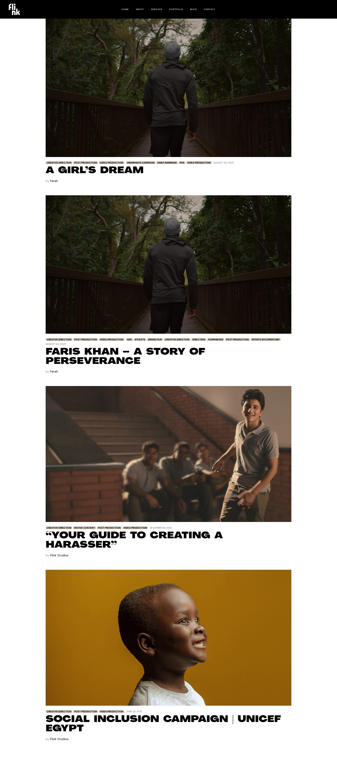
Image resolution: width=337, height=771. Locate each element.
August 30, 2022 (223, 163)
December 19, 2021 (161, 528)
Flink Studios (59, 555)
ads (129, 339)
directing (198, 339)
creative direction (177, 339)
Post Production (85, 162)
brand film (155, 339)
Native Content (84, 528)
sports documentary (266, 339)
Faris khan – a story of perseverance (125, 357)
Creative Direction (59, 162)
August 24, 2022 (56, 344)
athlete (140, 339)
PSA (182, 162)
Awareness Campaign (140, 162)
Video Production (111, 162)
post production (237, 339)
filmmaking (215, 339)
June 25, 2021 (134, 711)
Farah (54, 180)
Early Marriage (167, 162)
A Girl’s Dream (95, 170)
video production (199, 162)
